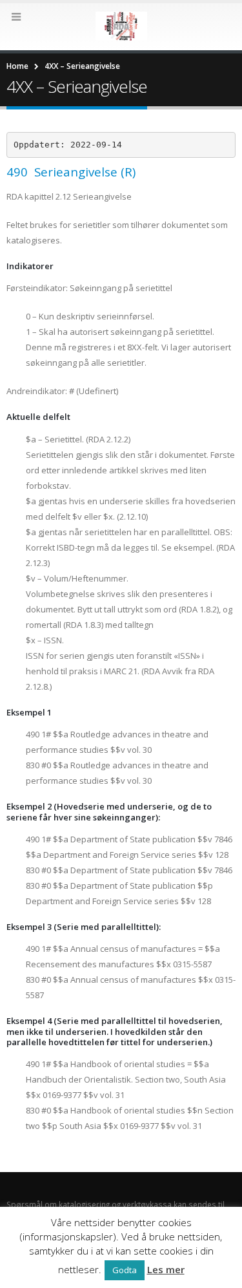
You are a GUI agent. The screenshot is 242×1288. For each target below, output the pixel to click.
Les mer (166, 1269)
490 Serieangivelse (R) (71, 172)
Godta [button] (124, 1270)
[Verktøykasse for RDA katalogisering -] (121, 26)
